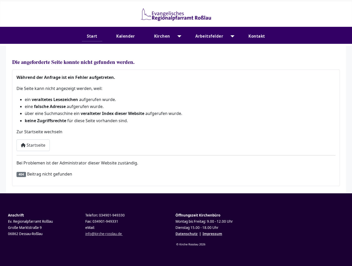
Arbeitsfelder (209, 36)
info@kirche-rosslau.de (104, 233)
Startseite (35, 145)
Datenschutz (186, 233)
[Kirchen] (178, 36)
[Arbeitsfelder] (231, 36)
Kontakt (256, 36)
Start (92, 36)
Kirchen (162, 36)
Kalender (125, 36)
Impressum (212, 233)
